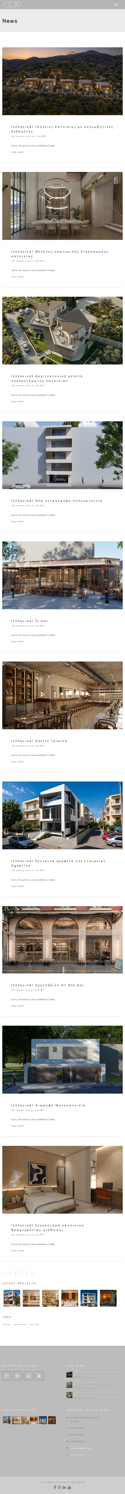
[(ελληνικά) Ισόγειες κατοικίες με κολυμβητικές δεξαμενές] (69, 1374)
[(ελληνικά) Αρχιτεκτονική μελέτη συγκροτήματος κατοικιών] (69, 1395)
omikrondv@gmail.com (81, 1448)
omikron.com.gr (77, 1454)
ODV (13, 136)
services (35, 1324)
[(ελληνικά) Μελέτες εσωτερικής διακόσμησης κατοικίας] (69, 1385)
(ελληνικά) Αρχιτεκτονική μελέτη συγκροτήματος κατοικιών (97, 1394)
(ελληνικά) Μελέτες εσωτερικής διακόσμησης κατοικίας (95, 1384)
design (7, 1324)
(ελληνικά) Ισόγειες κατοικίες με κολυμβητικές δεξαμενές (96, 1373)
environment (20, 1324)
